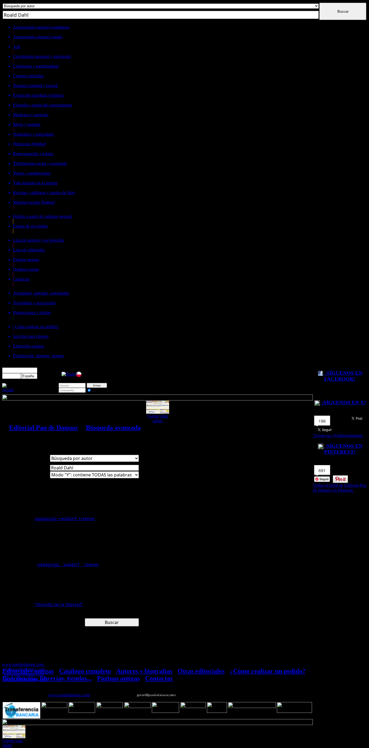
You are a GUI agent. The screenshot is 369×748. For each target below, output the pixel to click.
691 (322, 470)
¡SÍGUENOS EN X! (343, 402)
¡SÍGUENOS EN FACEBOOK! (343, 376)
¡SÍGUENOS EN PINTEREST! (343, 449)
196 (322, 421)
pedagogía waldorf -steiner (68, 564)
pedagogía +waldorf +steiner (65, 519)
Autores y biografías (144, 670)
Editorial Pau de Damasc (43, 427)
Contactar (159, 678)
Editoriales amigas (28, 670)
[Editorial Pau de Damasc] (69, 374)
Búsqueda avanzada (113, 427)
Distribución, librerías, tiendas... (47, 678)
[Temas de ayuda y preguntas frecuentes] (8, 390)
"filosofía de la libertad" (58, 604)
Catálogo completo (85, 670)
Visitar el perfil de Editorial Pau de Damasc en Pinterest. (339, 487)
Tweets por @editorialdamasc (338, 435)
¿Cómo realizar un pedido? (268, 670)
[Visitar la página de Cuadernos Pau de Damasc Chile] (79, 376)
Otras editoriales (201, 670)
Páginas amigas (118, 678)
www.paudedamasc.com (69, 695)
